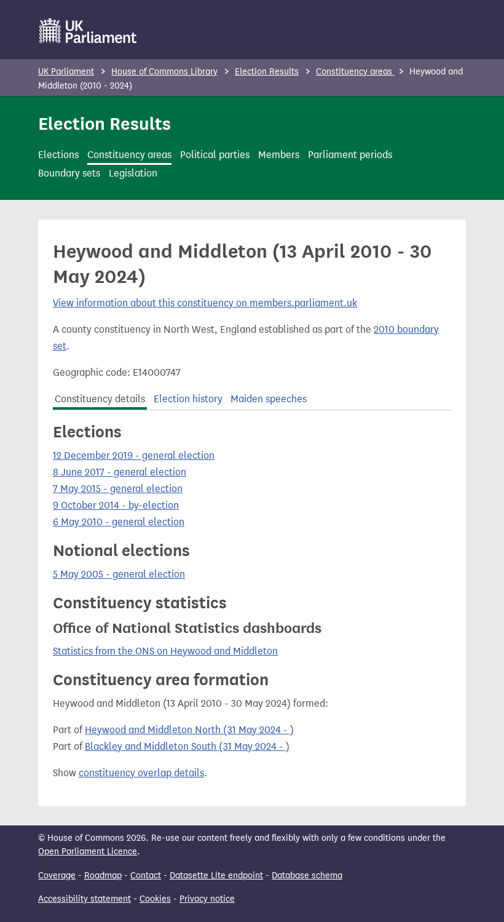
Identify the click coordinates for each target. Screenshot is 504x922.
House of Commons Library (164, 71)
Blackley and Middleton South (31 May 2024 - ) (187, 746)
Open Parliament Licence (87, 851)
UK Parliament (66, 71)
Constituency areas (355, 71)
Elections (58, 155)
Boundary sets (69, 173)
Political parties (215, 155)
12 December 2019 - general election (134, 455)
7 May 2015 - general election (118, 489)
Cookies (155, 899)
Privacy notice (207, 899)
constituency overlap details (141, 773)
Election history (188, 399)
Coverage (57, 875)
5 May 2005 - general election (119, 574)
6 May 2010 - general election (118, 522)
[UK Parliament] (88, 30)
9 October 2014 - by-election (116, 505)
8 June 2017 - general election (119, 472)
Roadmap (103, 875)
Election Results (267, 71)
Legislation (133, 173)
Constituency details (100, 399)
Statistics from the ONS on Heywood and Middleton (165, 651)
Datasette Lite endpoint (216, 875)
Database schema (307, 875)
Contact (145, 875)
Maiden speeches (268, 399)
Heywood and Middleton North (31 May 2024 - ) (189, 730)
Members (278, 155)
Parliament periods (350, 155)
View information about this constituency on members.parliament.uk (205, 303)
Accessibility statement (84, 899)
